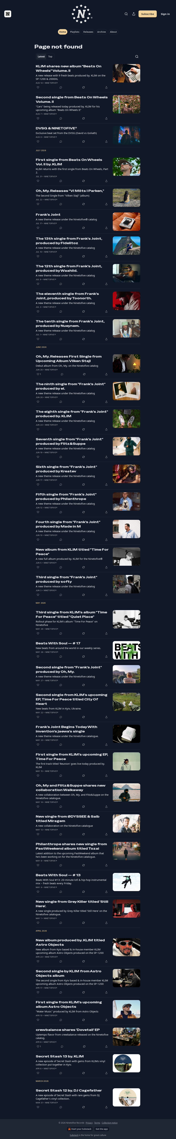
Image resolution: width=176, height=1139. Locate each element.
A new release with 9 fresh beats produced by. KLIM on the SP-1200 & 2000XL (70, 77)
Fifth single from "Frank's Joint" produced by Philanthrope (66, 496)
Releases (88, 31)
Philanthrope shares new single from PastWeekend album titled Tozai (71, 846)
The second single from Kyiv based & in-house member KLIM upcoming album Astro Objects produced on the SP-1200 (72, 982)
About (113, 31)
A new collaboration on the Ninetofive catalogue (64, 825)
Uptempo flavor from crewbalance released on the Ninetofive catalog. (72, 1036)
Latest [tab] (41, 56)
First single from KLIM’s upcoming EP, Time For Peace (72, 756)
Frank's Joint (48, 214)
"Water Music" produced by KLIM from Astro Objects (67, 1011)
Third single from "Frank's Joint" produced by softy (66, 579)
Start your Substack (81, 1129)
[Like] (38, 87)
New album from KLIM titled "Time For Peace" (72, 551)
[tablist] (45, 56)
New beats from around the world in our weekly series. (68, 648)
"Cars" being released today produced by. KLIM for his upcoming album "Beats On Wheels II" (68, 108)
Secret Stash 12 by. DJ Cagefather (69, 1090)
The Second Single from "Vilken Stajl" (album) (62, 195)
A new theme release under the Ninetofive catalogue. (67, 736)
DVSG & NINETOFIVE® (56, 128)
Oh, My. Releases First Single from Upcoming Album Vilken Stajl (69, 358)
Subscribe (147, 14)
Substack (74, 1135)
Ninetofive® (51, 83)
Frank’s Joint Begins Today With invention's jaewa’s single (66, 729)
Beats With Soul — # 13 (58, 875)
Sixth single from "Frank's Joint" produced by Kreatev (66, 469)
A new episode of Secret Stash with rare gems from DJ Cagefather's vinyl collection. (68, 1096)
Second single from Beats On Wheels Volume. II (72, 99)
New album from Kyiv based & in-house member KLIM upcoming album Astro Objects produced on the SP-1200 (70, 951)
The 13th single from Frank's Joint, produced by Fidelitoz (69, 240)
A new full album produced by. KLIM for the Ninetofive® (69, 558)
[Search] (126, 13)
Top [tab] (50, 56)
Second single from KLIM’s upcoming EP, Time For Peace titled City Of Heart (71, 699)
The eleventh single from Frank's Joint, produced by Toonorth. (67, 296)
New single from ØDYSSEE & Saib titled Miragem (68, 818)
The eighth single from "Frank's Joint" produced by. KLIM (72, 413)
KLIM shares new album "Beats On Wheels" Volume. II (68, 68)
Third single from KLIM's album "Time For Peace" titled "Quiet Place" (71, 614)
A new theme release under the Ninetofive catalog (65, 247)
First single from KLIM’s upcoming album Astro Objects (69, 1004)
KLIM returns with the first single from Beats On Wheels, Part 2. (72, 170)
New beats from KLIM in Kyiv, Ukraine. (58, 708)
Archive (101, 31)
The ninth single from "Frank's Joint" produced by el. (70, 386)
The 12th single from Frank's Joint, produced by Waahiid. (69, 268)
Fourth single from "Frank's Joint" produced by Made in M (68, 524)
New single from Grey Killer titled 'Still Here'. (72, 903)
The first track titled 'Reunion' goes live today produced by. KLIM (70, 765)
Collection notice (110, 1122)
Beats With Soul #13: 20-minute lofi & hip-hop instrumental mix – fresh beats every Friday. (71, 881)
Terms (97, 1122)
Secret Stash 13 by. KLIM (60, 1056)
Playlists (74, 31)
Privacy (89, 1122)
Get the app (102, 1129)
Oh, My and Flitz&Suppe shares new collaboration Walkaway (70, 787)
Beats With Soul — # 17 (58, 643)
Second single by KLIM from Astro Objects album (68, 973)
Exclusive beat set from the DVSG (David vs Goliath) (66, 133)
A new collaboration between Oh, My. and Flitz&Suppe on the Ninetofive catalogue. (72, 796)
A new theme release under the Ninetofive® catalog (66, 219)
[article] (88, 77)
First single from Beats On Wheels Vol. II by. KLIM (69, 162)
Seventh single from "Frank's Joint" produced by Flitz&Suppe (69, 441)
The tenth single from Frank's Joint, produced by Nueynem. (70, 323)
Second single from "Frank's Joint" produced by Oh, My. (69, 669)
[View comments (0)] (61, 87)
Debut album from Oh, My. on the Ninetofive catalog (67, 365)
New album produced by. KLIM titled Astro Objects (70, 942)
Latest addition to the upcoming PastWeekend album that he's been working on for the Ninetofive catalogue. (70, 855)
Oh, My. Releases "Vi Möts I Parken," (70, 191)
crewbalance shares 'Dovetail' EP (68, 1030)
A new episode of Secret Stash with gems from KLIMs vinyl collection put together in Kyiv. (70, 1062)
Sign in (165, 14)
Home (62, 31)
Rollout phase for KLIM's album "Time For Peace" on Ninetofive (66, 623)
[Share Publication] (133, 13)
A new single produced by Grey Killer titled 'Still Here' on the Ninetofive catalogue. (71, 912)
